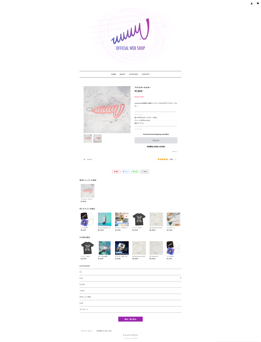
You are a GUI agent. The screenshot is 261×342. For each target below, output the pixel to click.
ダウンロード (84, 309)
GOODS (82, 284)
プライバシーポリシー (87, 331)
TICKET (82, 291)
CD (81, 272)
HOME (113, 74)
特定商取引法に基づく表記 (104, 331)
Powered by (128, 338)
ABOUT (122, 74)
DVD (81, 278)
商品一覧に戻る (130, 319)
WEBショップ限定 (85, 297)
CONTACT (146, 74)
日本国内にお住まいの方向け (156, 146)
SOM (81, 303)
